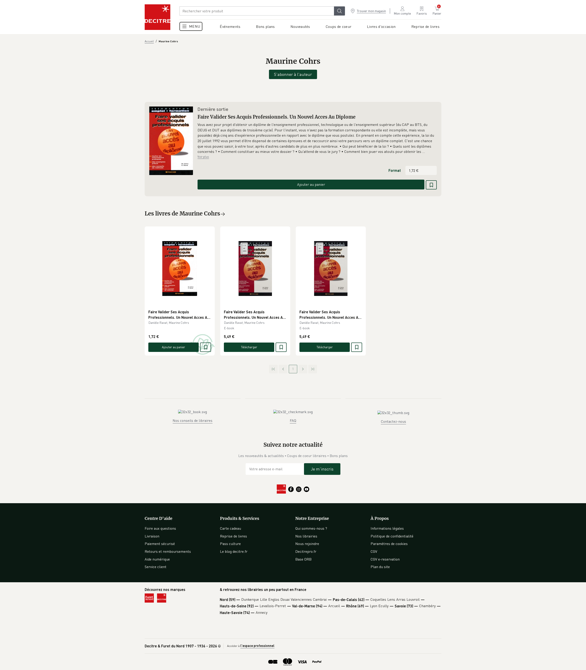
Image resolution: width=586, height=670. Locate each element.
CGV (374, 551)
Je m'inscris (322, 468)
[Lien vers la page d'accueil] (157, 17)
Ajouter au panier (311, 184)
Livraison (152, 536)
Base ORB (303, 559)
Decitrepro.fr (305, 551)
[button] (317, 138)
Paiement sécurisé (160, 543)
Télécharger (249, 347)
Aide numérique (157, 559)
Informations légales (387, 528)
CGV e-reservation (385, 559)
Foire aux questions (160, 528)
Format (394, 170)
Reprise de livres (233, 536)
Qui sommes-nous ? (311, 528)
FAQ (293, 420)
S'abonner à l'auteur (293, 74)
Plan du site (380, 566)
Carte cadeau (230, 528)
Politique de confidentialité (392, 536)
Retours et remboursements (168, 551)
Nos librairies (306, 536)
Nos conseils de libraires (192, 420)
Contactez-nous (393, 421)
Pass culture (230, 543)
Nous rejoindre (307, 543)
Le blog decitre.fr (233, 551)
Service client (155, 566)
